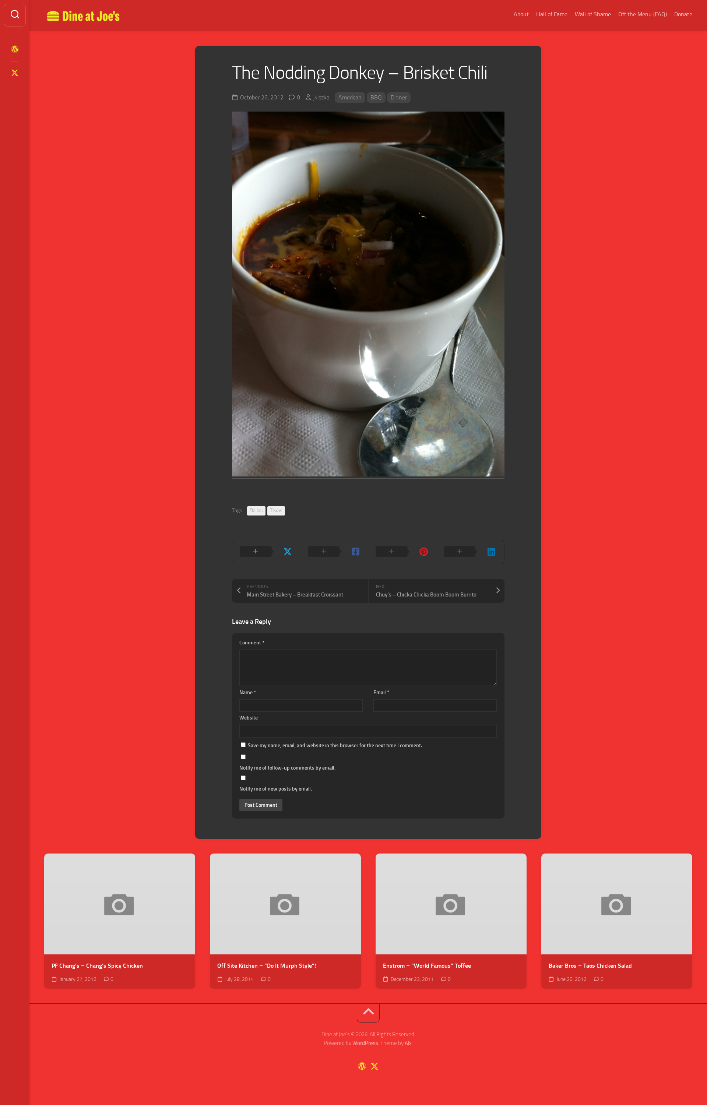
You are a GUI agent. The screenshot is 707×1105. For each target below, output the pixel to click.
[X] (14, 73)
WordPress (365, 1043)
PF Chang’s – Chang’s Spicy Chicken (97, 965)
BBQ (376, 97)
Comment (251, 643)
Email (381, 692)
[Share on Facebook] (334, 552)
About (521, 14)
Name (247, 692)
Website (248, 718)
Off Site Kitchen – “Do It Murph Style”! (266, 965)
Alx (408, 1043)
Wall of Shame (593, 14)
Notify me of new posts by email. (275, 789)
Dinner (399, 97)
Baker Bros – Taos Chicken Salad (590, 965)
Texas (276, 510)
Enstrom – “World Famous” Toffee (427, 965)
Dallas (256, 510)
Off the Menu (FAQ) (642, 14)
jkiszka (321, 97)
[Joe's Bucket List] (14, 49)
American (350, 97)
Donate (683, 14)
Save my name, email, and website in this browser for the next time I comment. (335, 745)
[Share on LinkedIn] (470, 552)
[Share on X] (266, 552)
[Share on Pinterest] (402, 552)
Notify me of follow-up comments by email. (287, 768)
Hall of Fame (551, 14)
